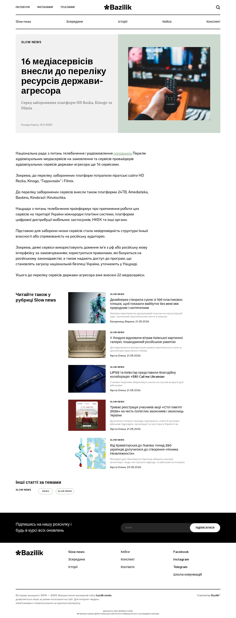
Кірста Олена (118, 355)
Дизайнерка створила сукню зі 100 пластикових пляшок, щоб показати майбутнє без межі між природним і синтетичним (146, 304)
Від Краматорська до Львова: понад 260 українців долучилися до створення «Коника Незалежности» (144, 450)
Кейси (166, 22)
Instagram (45, 7)
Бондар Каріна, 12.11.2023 (36, 125)
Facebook (23, 7)
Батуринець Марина (122, 321)
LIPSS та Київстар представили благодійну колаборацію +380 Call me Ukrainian (143, 375)
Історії (122, 22)
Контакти (127, 567)
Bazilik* (215, 595)
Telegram (67, 7)
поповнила (123, 153)
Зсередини (74, 22)
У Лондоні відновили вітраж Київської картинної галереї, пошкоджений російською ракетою (146, 340)
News (45, 491)
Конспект (213, 22)
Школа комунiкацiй (187, 575)
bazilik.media (104, 595)
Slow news (23, 22)
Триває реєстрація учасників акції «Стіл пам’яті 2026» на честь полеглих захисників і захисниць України (147, 411)
